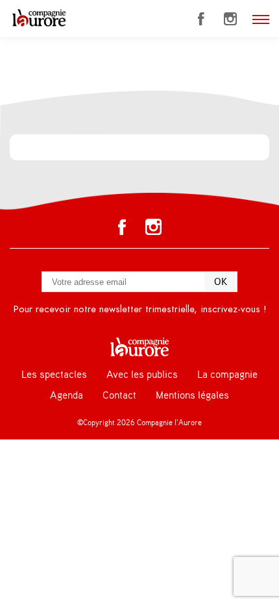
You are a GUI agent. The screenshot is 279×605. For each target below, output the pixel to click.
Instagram (230, 18)
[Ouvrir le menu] (260, 19)
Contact (119, 395)
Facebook (201, 18)
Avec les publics (142, 374)
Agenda (66, 395)
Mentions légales (192, 395)
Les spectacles (54, 374)
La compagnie (227, 374)
